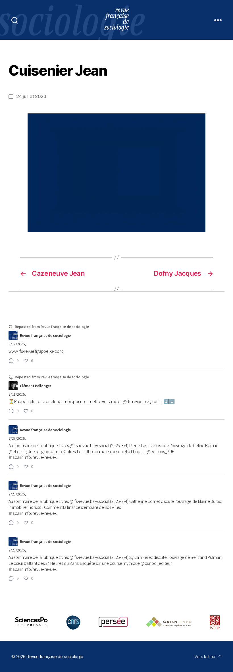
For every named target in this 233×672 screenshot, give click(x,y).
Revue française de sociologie (54, 656)
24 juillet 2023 (31, 96)
